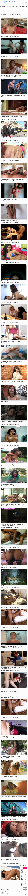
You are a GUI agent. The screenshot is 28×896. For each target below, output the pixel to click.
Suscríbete (15, 864)
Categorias (11, 14)
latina (22, 868)
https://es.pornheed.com (11, 1)
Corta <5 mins (3, 9)
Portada (3, 14)
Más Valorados (23, 6)
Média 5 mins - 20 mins (13, 9)
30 (25, 890)
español (22, 869)
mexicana (23, 870)
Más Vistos (15, 6)
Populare (8, 6)
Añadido (2, 6)
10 (25, 888)
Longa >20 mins (22, 9)
